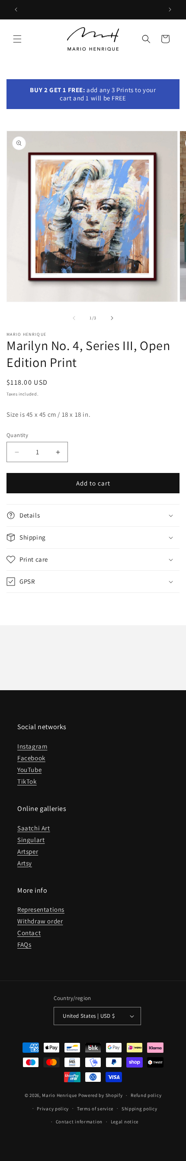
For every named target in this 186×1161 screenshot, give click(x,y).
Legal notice (124, 1122)
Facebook (31, 758)
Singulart (31, 840)
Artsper (27, 851)
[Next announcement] (170, 9)
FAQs (24, 944)
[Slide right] (112, 318)
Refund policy (146, 1095)
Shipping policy (139, 1109)
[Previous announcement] (16, 9)
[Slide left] (73, 318)
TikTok (27, 781)
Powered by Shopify (100, 1095)
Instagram (32, 746)
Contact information (79, 1122)
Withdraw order (40, 921)
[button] (17, 38)
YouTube (29, 769)
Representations (40, 909)
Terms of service (95, 1109)
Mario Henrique (59, 1095)
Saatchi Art (33, 828)
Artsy (24, 863)
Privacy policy (53, 1109)
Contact (29, 933)
